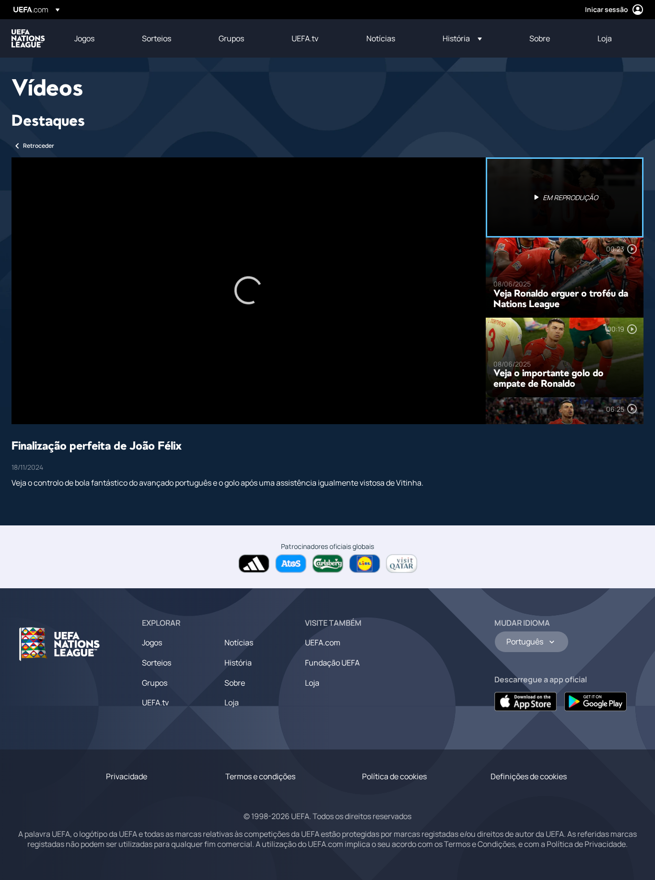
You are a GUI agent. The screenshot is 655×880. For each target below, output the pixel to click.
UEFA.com (322, 642)
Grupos (154, 683)
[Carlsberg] (327, 563)
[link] (84, 38)
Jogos (152, 642)
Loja (231, 702)
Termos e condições (260, 776)
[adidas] (253, 563)
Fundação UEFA (332, 662)
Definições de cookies (529, 776)
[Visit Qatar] (401, 563)
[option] (565, 197)
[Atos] (290, 563)
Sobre (234, 683)
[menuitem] (96, 38)
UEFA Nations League (28, 38)
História (238, 662)
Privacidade (126, 776)
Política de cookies (394, 776)
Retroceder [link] (38, 146)
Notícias (238, 642)
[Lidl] (364, 563)
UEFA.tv (155, 702)
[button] (462, 38)
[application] (249, 290)
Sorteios (156, 662)
